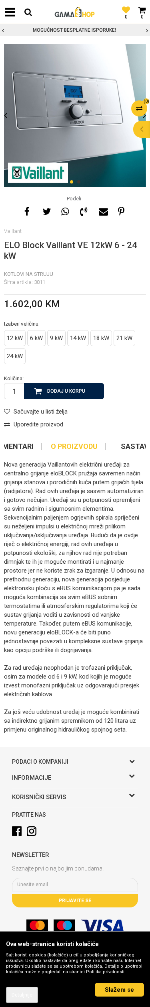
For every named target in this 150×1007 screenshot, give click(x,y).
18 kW (101, 338)
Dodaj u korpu (66, 391)
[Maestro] (64, 926)
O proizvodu (74, 446)
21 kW (124, 338)
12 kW (15, 338)
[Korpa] (142, 6)
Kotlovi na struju (28, 274)
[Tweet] (46, 210)
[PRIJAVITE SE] (75, 884)
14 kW (78, 338)
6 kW (36, 338)
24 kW (15, 356)
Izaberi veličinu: (22, 323)
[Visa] (102, 926)
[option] (75, 30)
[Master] (37, 926)
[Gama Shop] (75, 12)
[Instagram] (31, 831)
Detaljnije (22, 995)
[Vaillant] (38, 173)
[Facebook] (27, 210)
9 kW (56, 338)
